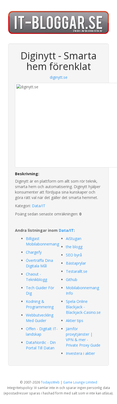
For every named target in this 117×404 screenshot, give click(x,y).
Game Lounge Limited (80, 382)
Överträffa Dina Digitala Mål (39, 263)
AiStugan (73, 238)
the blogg (74, 246)
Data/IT (38, 205)
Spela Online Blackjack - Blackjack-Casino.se (83, 307)
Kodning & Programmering (40, 304)
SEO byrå (74, 254)
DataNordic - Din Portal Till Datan (41, 345)
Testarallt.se (76, 271)
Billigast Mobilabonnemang (42, 241)
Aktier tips (74, 320)
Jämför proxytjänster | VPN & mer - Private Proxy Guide (83, 337)
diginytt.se (58, 77)
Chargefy (34, 252)
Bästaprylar (76, 263)
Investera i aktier (80, 353)
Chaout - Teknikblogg (36, 276)
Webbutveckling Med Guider (39, 317)
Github (71, 279)
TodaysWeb (50, 382)
